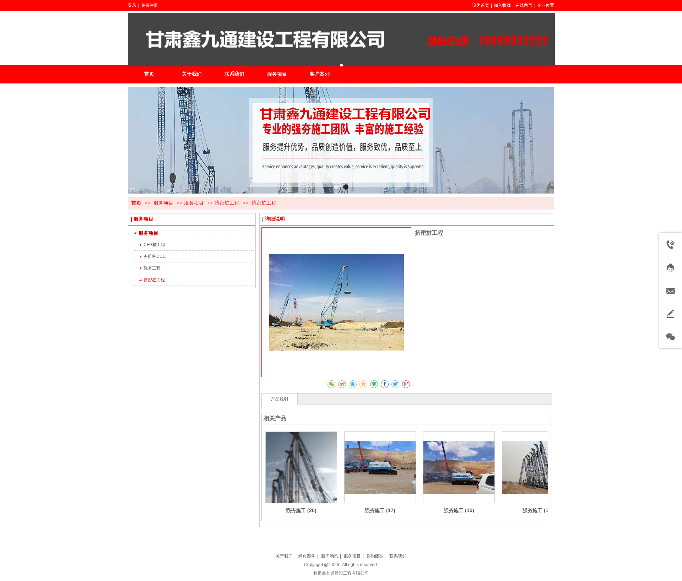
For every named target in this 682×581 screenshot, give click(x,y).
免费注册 (149, 5)
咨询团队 (375, 556)
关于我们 (284, 556)
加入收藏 (502, 5)
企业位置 (545, 5)
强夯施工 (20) (301, 510)
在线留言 (523, 5)
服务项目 (164, 203)
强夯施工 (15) (459, 510)
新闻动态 (329, 556)
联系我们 (397, 556)
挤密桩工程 (227, 203)
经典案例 (306, 556)
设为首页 (480, 5)
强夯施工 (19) (538, 510)
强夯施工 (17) (380, 510)
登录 (132, 5)
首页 (136, 203)
